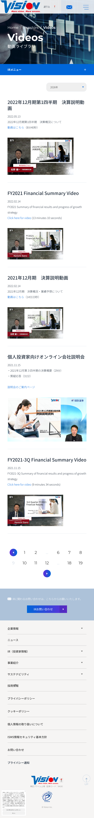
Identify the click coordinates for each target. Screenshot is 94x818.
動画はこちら (16, 127)
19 (81, 563)
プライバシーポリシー (21, 698)
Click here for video (19, 218)
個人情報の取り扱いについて (25, 724)
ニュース (13, 640)
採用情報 (13, 686)
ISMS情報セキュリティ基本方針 (27, 737)
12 (47, 563)
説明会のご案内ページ (21, 387)
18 (69, 563)
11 (35, 563)
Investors (31, 27)
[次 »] (47, 573)
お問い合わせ (16, 750)
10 (25, 563)
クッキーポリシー (19, 711)
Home (13, 27)
